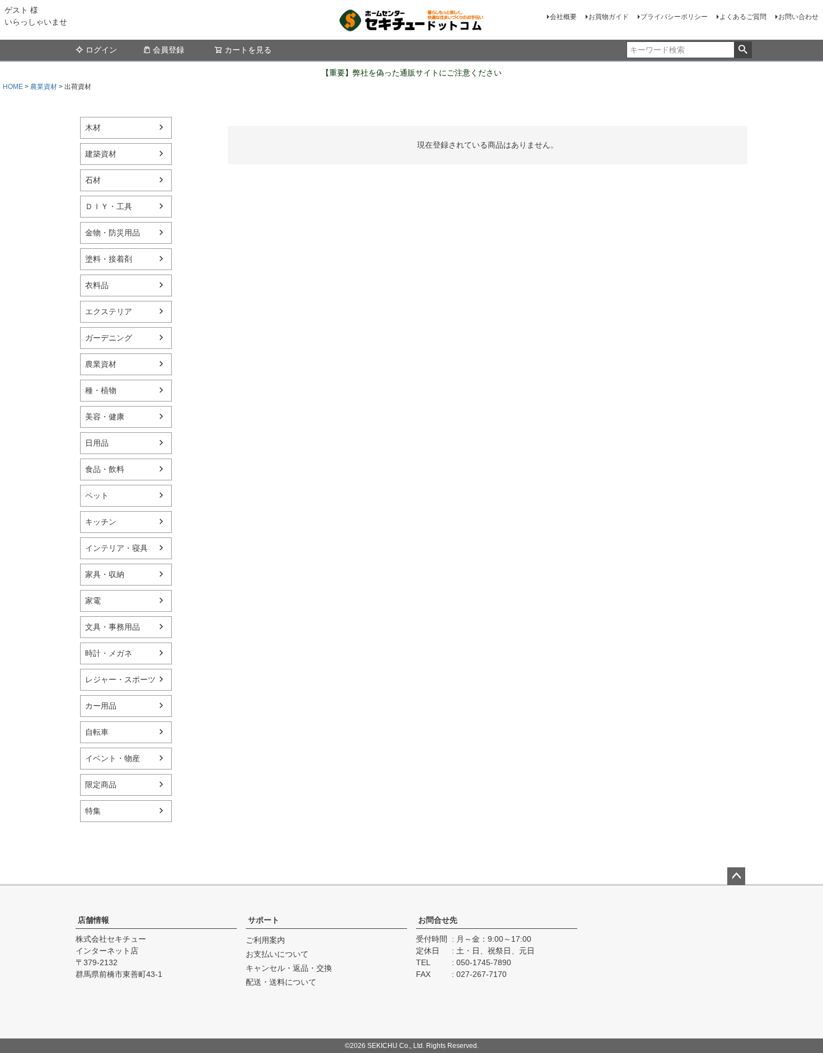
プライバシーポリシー (674, 17)
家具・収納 (104, 574)
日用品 (97, 442)
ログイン (101, 49)
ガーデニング (108, 337)
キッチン (100, 521)
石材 (93, 180)
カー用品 (100, 705)
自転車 (97, 732)
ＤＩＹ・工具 (108, 206)
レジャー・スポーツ (120, 679)
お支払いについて (277, 954)
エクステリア (108, 311)
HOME (13, 87)
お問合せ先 (437, 919)
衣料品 (97, 285)
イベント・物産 (112, 758)
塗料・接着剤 (108, 258)
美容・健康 (104, 416)
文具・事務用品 (112, 626)
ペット (97, 495)
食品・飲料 (104, 469)
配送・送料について (281, 982)
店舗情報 (93, 919)
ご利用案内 (265, 940)
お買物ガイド (608, 17)
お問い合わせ (798, 17)
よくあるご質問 (742, 17)
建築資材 (100, 153)
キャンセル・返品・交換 (289, 968)
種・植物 (100, 390)
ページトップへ (736, 876)
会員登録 (168, 49)
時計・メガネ (108, 653)
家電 (93, 600)
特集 (93, 810)
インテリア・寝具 (116, 548)
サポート (263, 919)
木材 (93, 127)
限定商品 (100, 784)
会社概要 (563, 17)
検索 (742, 50)
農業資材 (43, 87)
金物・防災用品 (112, 232)
